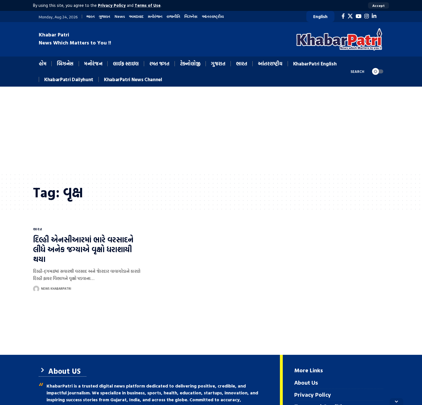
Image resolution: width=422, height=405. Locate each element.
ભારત (90, 16)
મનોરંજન (155, 16)
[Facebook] (343, 16)
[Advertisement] (211, 129)
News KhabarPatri (56, 288)
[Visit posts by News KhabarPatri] (36, 289)
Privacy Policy (112, 5)
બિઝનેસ (191, 16)
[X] (350, 16)
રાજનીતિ (173, 16)
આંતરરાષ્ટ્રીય (213, 16)
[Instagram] (366, 16)
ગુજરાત (104, 16)
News (120, 16)
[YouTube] (358, 16)
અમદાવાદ (136, 16)
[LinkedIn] (374, 16)
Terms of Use (147, 5)
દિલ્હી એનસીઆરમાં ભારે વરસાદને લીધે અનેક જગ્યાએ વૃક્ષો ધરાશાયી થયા (83, 249)
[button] (378, 5)
